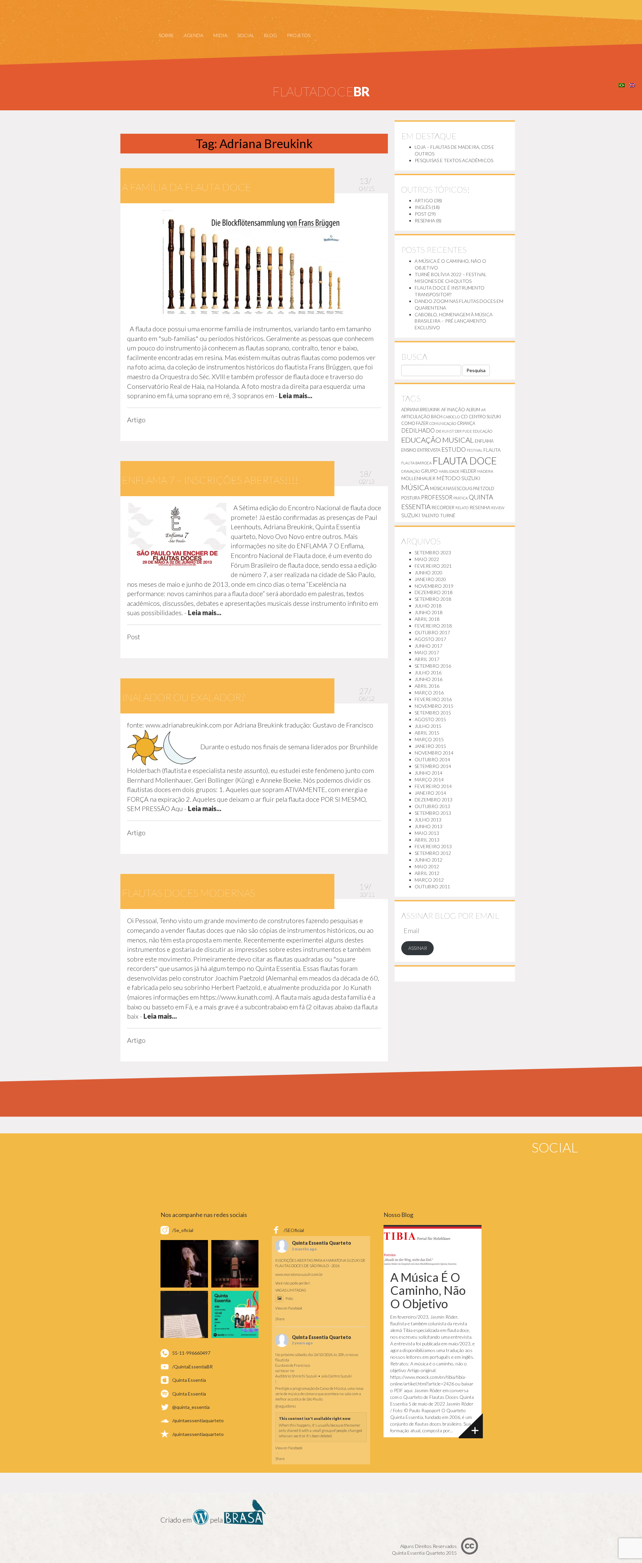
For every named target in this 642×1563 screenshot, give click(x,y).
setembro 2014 (433, 766)
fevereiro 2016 (433, 699)
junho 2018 (428, 612)
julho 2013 (428, 819)
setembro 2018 (433, 599)
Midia (220, 35)
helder (468, 471)
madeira (485, 471)
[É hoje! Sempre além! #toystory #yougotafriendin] (184, 1264)
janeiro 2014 (430, 793)
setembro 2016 (433, 666)
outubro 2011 (432, 886)
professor (436, 497)
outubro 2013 (432, 806)
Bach (436, 416)
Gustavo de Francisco (292, 1365)
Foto (289, 1298)
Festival (475, 450)
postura (410, 497)
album (473, 409)
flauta (492, 450)
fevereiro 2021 (433, 566)
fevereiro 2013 (433, 846)
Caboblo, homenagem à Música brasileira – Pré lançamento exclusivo (454, 321)
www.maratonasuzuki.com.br (299, 1274)
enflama (484, 441)
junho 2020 (428, 572)
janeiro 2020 (430, 579)
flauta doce (465, 460)
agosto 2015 (430, 719)
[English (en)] (632, 84)
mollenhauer (418, 478)
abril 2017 (427, 659)
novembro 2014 (434, 753)
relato (461, 508)
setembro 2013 (433, 813)
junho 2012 (428, 860)
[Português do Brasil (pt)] (622, 84)
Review (498, 508)
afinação (453, 409)
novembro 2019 (434, 586)
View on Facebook (289, 1308)
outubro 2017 (432, 632)
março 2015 (429, 739)
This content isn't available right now (314, 1418)
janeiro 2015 (430, 746)
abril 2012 (427, 873)
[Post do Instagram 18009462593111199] (235, 1314)
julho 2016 (428, 672)
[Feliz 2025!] (235, 1264)
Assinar (417, 948)
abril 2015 (427, 733)
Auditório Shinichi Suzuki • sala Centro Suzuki (313, 1376)
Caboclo (451, 417)
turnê (447, 515)
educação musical (437, 439)
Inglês (423, 207)
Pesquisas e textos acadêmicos (454, 160)
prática (460, 498)
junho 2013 (428, 826)
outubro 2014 (432, 759)
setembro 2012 (433, 853)
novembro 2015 (434, 706)
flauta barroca (416, 463)
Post (421, 214)
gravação (410, 471)
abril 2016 (427, 686)
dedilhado (418, 430)
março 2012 (429, 880)
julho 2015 (428, 726)
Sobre (166, 35)
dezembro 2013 (433, 799)
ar (483, 410)
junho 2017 (428, 646)
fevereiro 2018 (433, 626)
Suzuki (410, 515)
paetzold (483, 488)
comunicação (442, 423)
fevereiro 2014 (433, 786)
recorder (443, 507)
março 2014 (429, 779)
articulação (415, 416)
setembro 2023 (433, 552)
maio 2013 (427, 833)
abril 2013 (427, 840)
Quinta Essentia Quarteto (321, 1243)
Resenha (425, 220)
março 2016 (429, 692)
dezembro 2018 (433, 592)
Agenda (193, 35)
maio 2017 (427, 652)
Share (280, 1319)
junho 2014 (428, 773)
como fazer (414, 423)
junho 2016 (428, 679)
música (415, 487)
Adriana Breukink (420, 409)
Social (245, 35)
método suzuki (458, 478)
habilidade (449, 471)
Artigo (424, 200)
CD (464, 416)
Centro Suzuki (485, 416)
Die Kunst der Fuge (454, 431)
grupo (429, 471)
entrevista (428, 450)
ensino (408, 450)
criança (466, 423)
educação (482, 431)
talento (430, 515)
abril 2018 (427, 619)
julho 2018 (428, 605)
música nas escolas (451, 488)
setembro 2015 (433, 712)
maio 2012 (427, 866)
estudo (453, 449)
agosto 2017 (430, 639)
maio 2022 (427, 559)
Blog (270, 35)
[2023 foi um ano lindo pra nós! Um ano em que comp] (184, 1314)
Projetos (298, 35)
